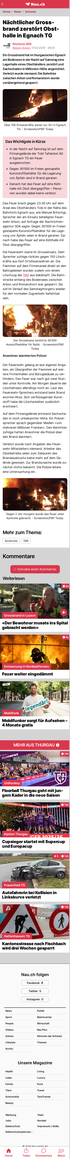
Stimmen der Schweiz (49, 1036)
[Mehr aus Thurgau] (35, 745)
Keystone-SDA (22, 43)
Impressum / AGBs (48, 1126)
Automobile (12, 1096)
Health (9, 1071)
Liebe (8, 1077)
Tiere (8, 1090)
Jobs (8, 1120)
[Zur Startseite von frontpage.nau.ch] (35, 4)
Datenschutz (12, 1126)
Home (6, 11)
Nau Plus (42, 1029)
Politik (40, 1010)
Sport (8, 1017)
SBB (26, 275)
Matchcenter (44, 1017)
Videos (9, 1029)
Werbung (10, 1114)
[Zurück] (2, 4)
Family (9, 1084)
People (9, 1023)
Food (40, 1084)
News (17, 11)
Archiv (9, 1048)
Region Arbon (21, 48)
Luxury (41, 1077)
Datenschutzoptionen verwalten (19, 1131)
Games (9, 1036)
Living (40, 1071)
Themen (42, 1042)
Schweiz (30, 11)
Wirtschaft (43, 1023)
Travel (40, 1090)
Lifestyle (10, 1042)
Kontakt (41, 1120)
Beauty (9, 1102)
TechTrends (44, 1096)
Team (40, 1114)
